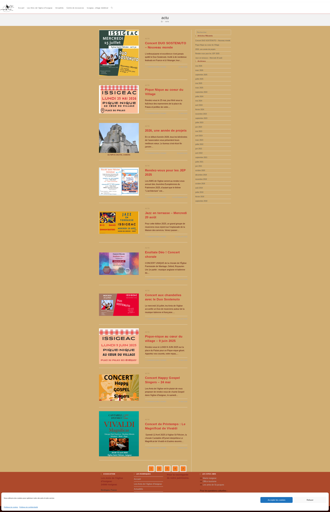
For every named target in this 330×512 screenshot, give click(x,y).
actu (167, 21)
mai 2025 (198, 83)
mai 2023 (198, 131)
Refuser (310, 500)
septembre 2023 (201, 118)
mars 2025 (199, 88)
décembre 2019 (201, 175)
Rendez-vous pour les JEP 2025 (207, 54)
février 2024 (199, 109)
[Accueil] (162, 21)
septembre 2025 (201, 75)
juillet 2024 (199, 96)
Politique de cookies (11, 507)
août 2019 (199, 188)
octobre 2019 (200, 184)
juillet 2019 (199, 192)
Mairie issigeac (210, 478)
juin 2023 (198, 127)
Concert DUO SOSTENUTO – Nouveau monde (212, 40)
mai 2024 (198, 101)
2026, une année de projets (166, 130)
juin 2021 (198, 166)
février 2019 (199, 197)
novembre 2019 (201, 179)
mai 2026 (198, 66)
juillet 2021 (199, 162)
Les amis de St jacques (213, 485)
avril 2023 (199, 136)
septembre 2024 (201, 92)
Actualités (138, 489)
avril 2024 (199, 105)
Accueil (137, 479)
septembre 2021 (201, 157)
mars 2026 (199, 70)
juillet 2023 (199, 122)
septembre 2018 (201, 201)
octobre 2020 (200, 170)
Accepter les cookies (276, 500)
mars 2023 (199, 140)
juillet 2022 (199, 144)
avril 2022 (199, 153)
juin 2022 (198, 149)
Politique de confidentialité (28, 507)
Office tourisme (209, 481)
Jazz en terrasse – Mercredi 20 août (208, 58)
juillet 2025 (199, 79)
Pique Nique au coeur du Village (207, 45)
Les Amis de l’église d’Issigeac (148, 484)
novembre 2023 (201, 114)
